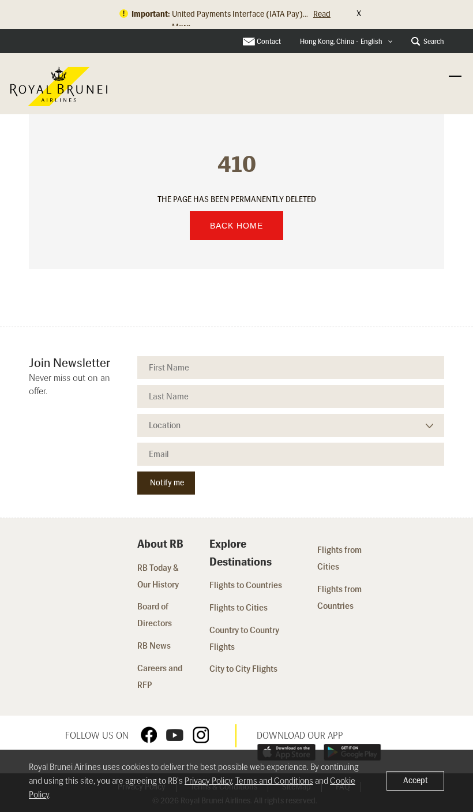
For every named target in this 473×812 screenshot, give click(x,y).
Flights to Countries (245, 585)
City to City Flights (244, 669)
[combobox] (346, 42)
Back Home (236, 225)
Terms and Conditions (274, 781)
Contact (269, 42)
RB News (154, 646)
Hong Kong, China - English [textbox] (341, 42)
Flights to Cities (238, 608)
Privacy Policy (208, 781)
